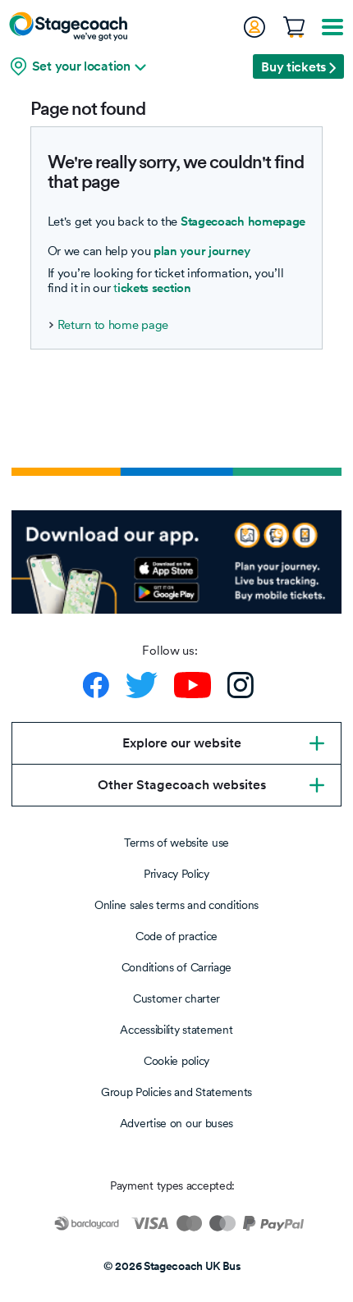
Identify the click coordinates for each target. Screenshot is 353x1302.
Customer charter (176, 998)
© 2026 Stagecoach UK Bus (172, 1266)
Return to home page (112, 325)
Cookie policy (176, 1060)
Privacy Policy (176, 873)
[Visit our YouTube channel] (192, 685)
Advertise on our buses (176, 1123)
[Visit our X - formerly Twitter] (142, 685)
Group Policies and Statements (176, 1092)
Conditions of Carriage (176, 967)
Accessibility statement (176, 1029)
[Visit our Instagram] (240, 685)
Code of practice (176, 936)
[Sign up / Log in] (254, 27)
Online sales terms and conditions (176, 905)
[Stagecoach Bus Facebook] (96, 685)
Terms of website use (176, 842)
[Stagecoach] (68, 26)
